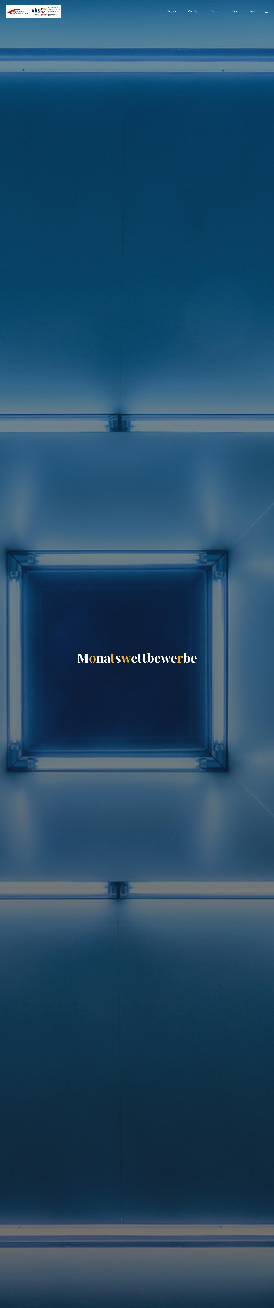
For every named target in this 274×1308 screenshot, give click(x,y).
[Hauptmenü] (265, 11)
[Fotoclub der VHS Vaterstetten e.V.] (33, 11)
